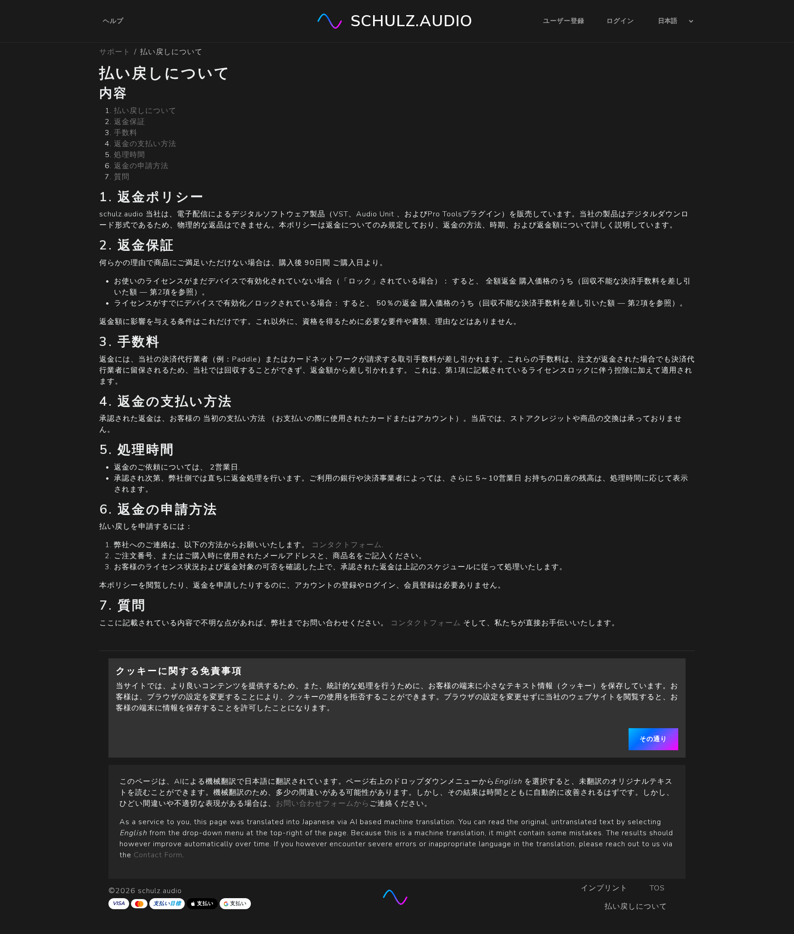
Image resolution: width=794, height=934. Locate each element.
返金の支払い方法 (145, 144)
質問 (122, 177)
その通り (653, 739)
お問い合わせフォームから (322, 803)
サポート (114, 52)
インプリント (604, 888)
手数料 (125, 133)
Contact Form (158, 855)
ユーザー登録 (563, 21)
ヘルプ (113, 21)
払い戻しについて (145, 111)
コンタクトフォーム (347, 545)
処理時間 (129, 155)
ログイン (620, 21)
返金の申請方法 (141, 166)
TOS (658, 888)
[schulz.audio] (397, 897)
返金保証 (129, 122)
